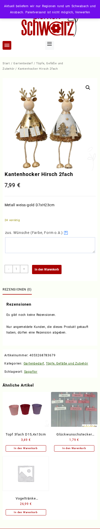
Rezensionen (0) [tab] (17, 289)
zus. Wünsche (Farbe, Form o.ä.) (36, 233)
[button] (88, 87)
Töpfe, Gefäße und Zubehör (67, 363)
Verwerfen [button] (82, 12)
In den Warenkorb (47, 269)
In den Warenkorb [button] (26, 448)
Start (6, 63)
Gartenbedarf (23, 63)
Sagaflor (30, 372)
